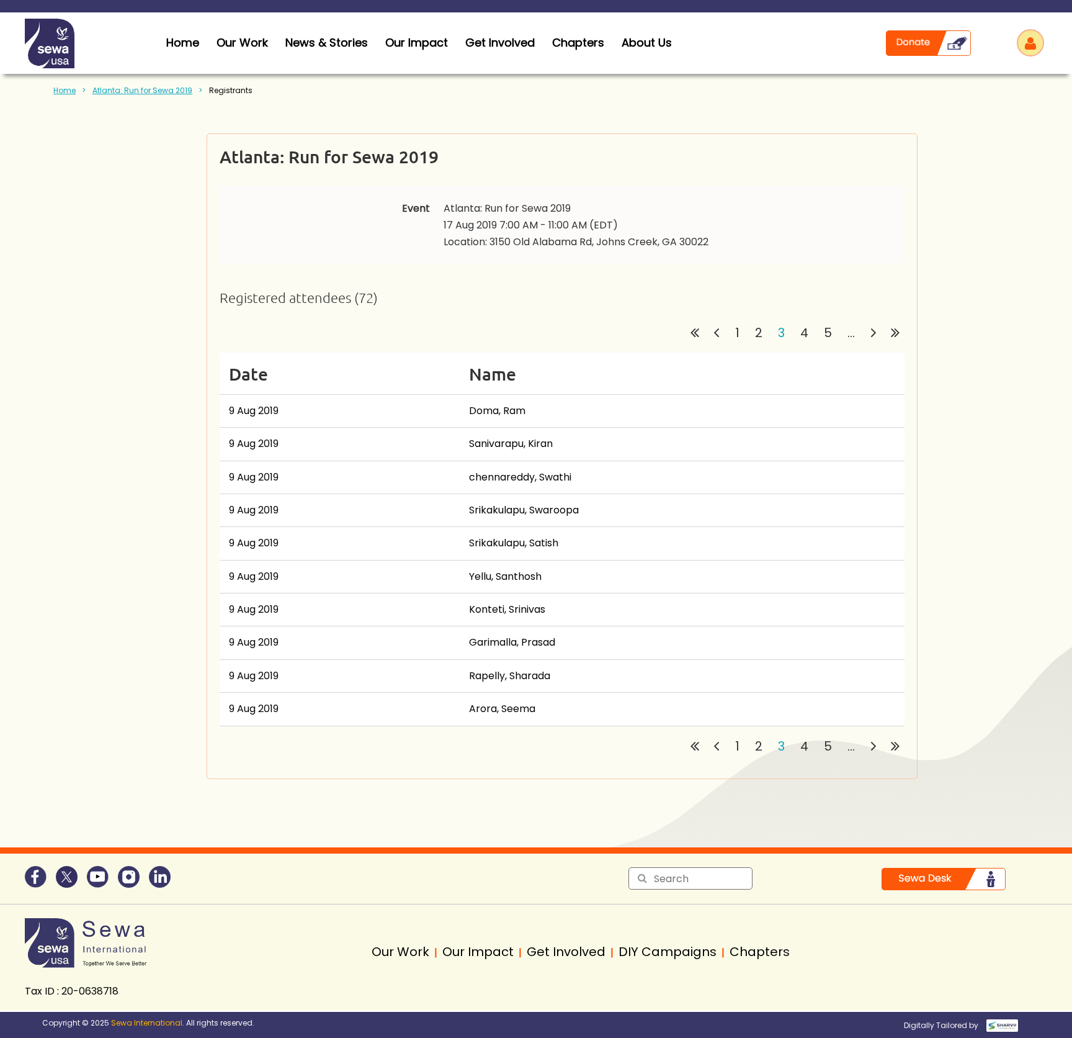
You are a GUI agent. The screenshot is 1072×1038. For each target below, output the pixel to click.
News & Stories (326, 42)
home (182, 42)
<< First (695, 332)
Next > (873, 332)
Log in (1030, 42)
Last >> (895, 332)
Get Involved (500, 42)
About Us (647, 42)
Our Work (242, 42)
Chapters (578, 42)
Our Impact (416, 42)
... (851, 332)
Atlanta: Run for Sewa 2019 (142, 90)
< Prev (716, 332)
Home (64, 90)
